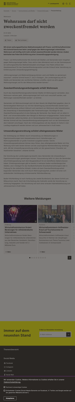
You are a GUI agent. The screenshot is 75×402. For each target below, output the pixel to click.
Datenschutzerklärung (12, 382)
